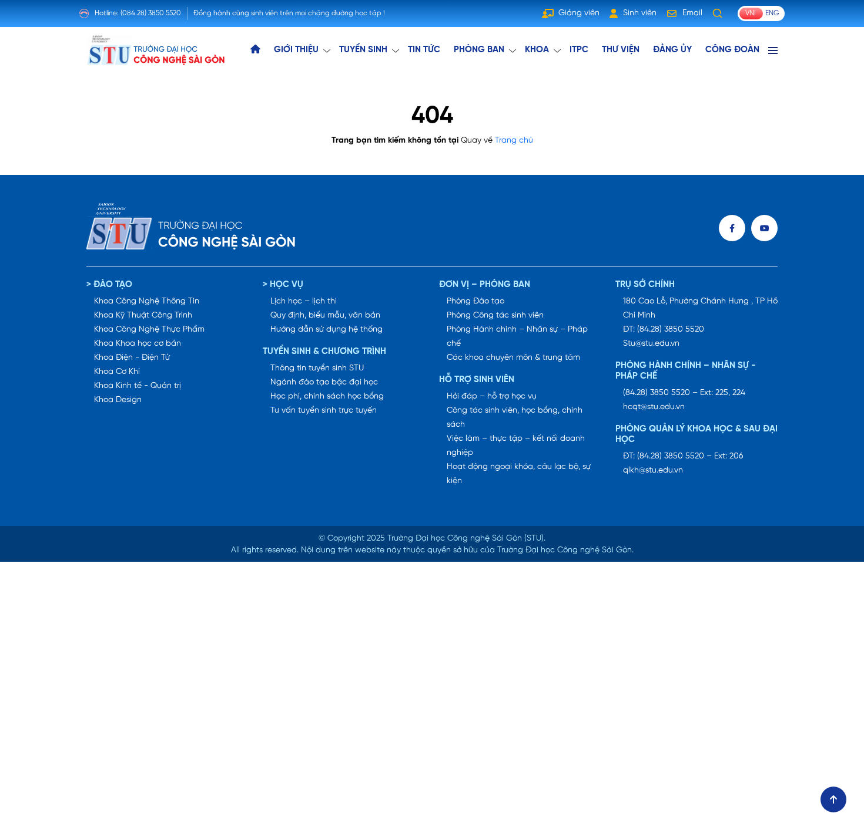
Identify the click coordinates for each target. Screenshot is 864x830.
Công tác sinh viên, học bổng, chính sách (514, 417)
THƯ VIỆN (620, 50)
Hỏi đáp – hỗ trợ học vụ (492, 396)
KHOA (537, 50)
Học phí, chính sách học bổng (327, 396)
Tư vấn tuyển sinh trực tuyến (323, 410)
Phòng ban (479, 50)
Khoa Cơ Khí (117, 371)
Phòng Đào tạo (475, 301)
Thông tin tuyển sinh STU (317, 368)
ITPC (579, 50)
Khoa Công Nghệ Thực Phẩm (149, 329)
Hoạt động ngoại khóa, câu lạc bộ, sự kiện (519, 474)
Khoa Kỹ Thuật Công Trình (143, 315)
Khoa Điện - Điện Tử (132, 357)
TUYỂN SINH (363, 50)
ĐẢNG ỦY (672, 50)
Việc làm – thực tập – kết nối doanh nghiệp (516, 445)
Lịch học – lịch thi (303, 301)
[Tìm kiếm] (718, 13)
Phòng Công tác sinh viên (495, 315)
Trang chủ (514, 140)
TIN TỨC (424, 50)
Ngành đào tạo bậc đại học (324, 382)
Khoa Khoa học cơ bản (137, 343)
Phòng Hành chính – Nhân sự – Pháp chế (517, 336)
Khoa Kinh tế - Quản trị (137, 386)
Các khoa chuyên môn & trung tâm (513, 357)
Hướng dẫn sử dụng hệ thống (326, 329)
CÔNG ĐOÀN (732, 50)
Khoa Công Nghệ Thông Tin (146, 301)
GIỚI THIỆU (296, 50)
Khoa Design (118, 400)
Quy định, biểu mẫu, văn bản (325, 315)
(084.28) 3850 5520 (150, 13)
